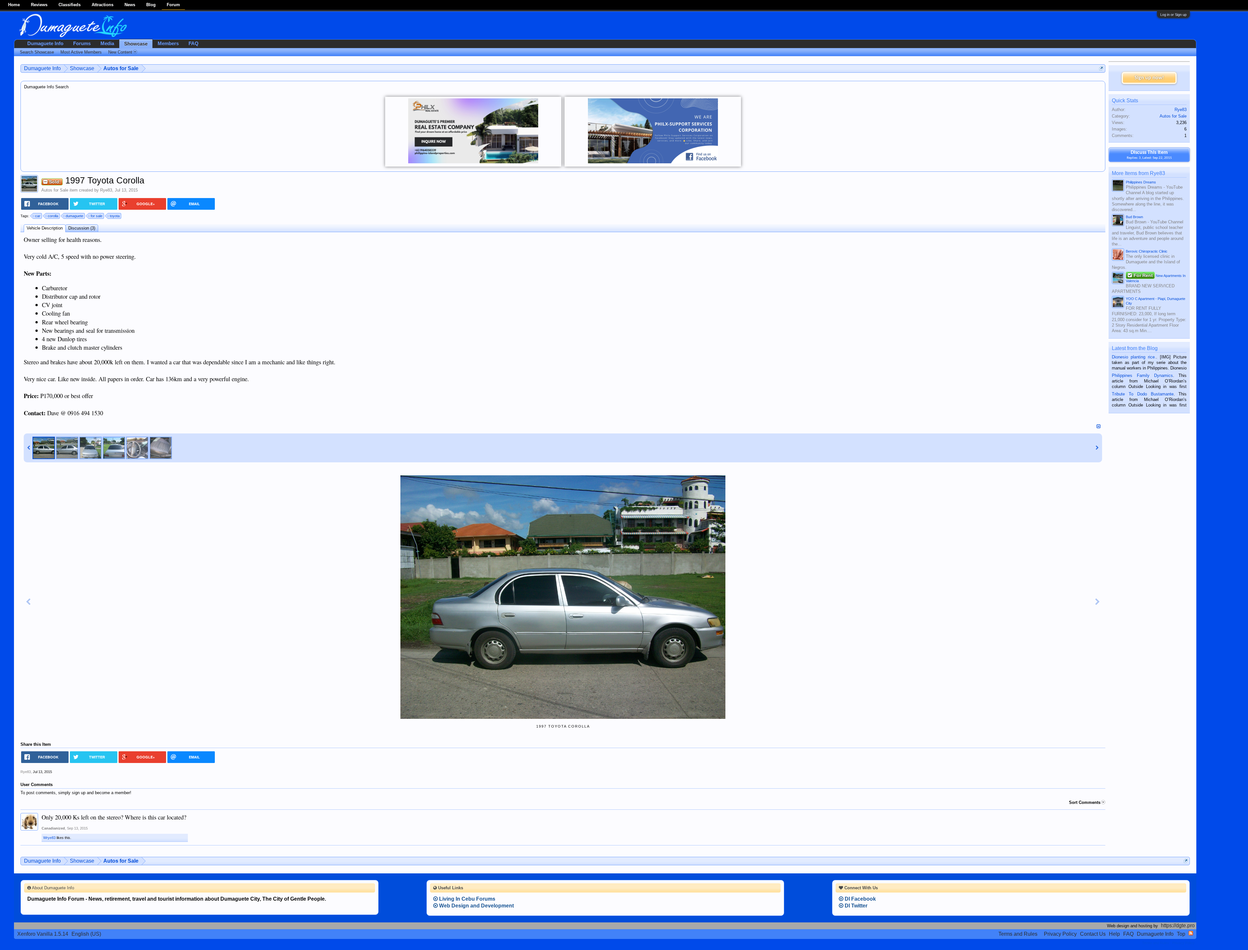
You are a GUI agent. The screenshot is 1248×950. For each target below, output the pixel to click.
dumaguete (74, 216)
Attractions (102, 4)
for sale (96, 216)
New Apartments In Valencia (1156, 278)
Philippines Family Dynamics (1142, 375)
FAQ (193, 43)
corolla (53, 216)
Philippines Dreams (1141, 182)
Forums (82, 43)
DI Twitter (855, 905)
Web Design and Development (476, 905)
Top (1181, 934)
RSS (1191, 933)
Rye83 (106, 190)
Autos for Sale (54, 190)
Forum (173, 4)
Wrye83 (49, 838)
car (37, 216)
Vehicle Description (45, 228)
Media (107, 43)
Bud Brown (1134, 217)
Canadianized (53, 828)
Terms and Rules (1017, 934)
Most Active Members (81, 52)
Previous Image (28, 602)
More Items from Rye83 (1138, 173)
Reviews (39, 4)
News (129, 4)
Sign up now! (1149, 78)
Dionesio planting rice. (1134, 357)
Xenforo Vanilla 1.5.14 (42, 934)
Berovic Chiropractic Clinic (1146, 251)
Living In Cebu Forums (466, 899)
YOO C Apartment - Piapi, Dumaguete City (1155, 301)
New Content (120, 52)
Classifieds (69, 4)
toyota (115, 216)
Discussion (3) (81, 228)
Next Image (1097, 602)
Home (14, 4)
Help (1114, 934)
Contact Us (1093, 934)
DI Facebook (859, 899)
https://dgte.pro (1178, 925)
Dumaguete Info (45, 43)
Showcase (136, 43)
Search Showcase (37, 52)
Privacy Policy (1060, 934)
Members (168, 43)
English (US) (86, 934)
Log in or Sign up (1173, 15)
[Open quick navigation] (1101, 68)
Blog (151, 4)
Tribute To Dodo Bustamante (1142, 394)
